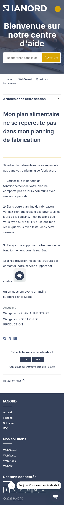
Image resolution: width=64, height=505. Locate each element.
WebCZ (8, 466)
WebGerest (25, 79)
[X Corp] (10, 338)
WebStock (9, 461)
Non (38, 359)
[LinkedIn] (15, 338)
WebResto (9, 455)
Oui (25, 359)
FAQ (5, 428)
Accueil (7, 412)
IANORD (18, 498)
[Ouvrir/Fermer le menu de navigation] (58, 9)
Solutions (8, 423)
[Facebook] (4, 338)
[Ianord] (25, 10)
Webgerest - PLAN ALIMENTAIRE (26, 313)
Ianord (10, 79)
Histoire (8, 417)
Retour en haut (12, 380)
